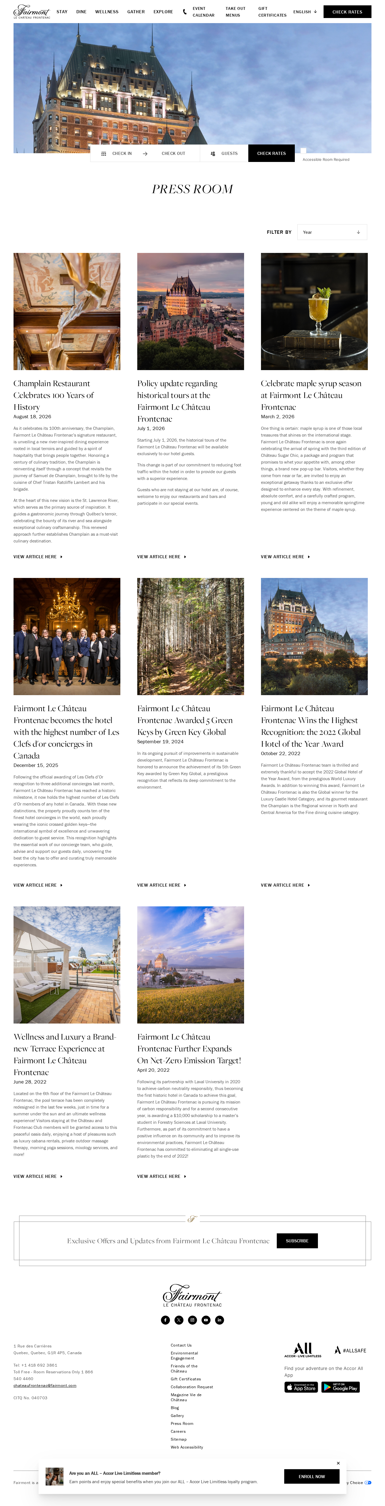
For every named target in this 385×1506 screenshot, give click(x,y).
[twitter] (178, 1320)
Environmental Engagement (184, 1356)
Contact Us (181, 1345)
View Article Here (36, 556)
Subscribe (297, 1240)
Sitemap (179, 1439)
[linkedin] (219, 1320)
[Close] (336, 1463)
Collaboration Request (192, 1386)
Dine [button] (81, 11)
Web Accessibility (187, 1447)
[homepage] (35, 12)
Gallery (177, 1415)
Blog (175, 1407)
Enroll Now (312, 1476)
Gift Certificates (186, 1379)
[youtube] (206, 1320)
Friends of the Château (184, 1368)
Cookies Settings (348, 1482)
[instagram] (192, 1320)
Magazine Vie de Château (186, 1397)
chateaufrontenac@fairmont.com (45, 1385)
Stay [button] (62, 11)
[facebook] (165, 1320)
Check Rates (271, 153)
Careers (178, 1431)
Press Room (182, 1423)
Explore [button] (164, 11)
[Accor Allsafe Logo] (348, 1349)
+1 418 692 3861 (39, 1365)
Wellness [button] (106, 11)
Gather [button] (136, 11)
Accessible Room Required (326, 159)
